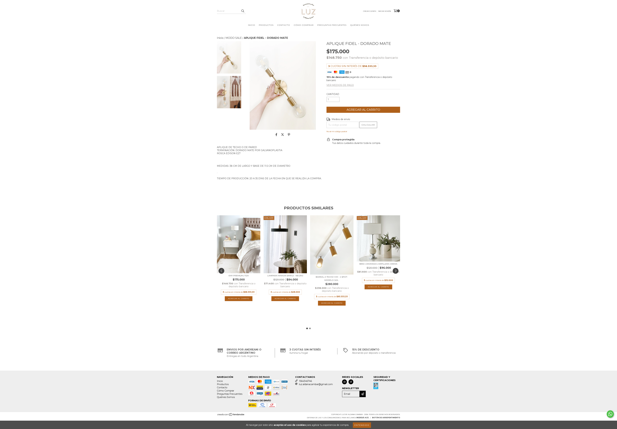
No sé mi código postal (336, 131)
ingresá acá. (362, 418)
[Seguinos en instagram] (344, 381)
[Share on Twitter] (282, 134)
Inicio (251, 25)
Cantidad (332, 94)
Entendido (361, 425)
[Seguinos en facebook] (351, 381)
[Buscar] (242, 11)
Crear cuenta (369, 11)
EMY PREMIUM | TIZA (239, 275)
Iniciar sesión (384, 11)
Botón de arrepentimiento (386, 418)
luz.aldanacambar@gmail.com (316, 384)
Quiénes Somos (359, 25)
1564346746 (305, 381)
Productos (266, 25)
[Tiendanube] (231, 416)
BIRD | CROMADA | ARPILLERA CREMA (378, 264)
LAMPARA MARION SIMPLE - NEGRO (285, 275)
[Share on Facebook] (276, 134)
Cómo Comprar (304, 25)
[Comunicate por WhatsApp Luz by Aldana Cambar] (610, 414)
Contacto (283, 25)
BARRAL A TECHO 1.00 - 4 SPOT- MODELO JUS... (332, 278)
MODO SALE (234, 37)
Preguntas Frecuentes (331, 25)
